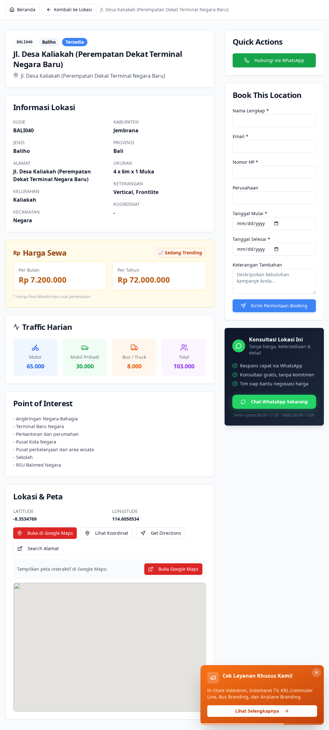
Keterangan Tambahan (257, 265)
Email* (240, 136)
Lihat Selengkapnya (257, 711)
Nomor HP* (245, 162)
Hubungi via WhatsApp (279, 60)
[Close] (316, 672)
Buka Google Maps (178, 569)
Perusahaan (245, 188)
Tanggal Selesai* (251, 239)
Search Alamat (43, 548)
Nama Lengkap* (251, 111)
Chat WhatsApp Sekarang (279, 402)
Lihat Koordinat (111, 533)
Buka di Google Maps (50, 533)
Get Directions (166, 533)
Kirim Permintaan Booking (279, 306)
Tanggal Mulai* (250, 213)
